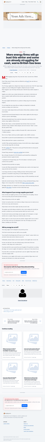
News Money (9, 280)
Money (8, 47)
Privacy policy (27, 429)
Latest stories (6, 423)
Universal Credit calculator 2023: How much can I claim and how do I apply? (32, 349)
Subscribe (24, 272)
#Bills (23, 280)
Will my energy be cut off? (8, 311)
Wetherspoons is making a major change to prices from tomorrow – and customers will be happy (31, 378)
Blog (26, 1)
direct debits (8, 187)
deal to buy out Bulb (18, 152)
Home (3, 47)
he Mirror (8, 147)
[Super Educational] (8, 2)
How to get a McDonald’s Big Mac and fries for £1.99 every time (9, 378)
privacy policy (23, 274)
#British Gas (34, 280)
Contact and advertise (29, 425)
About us (26, 423)
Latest (23, 1)
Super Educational (13, 70)
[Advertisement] (22, 37)
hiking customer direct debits (28, 182)
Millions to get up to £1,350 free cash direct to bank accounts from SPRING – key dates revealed (10, 350)
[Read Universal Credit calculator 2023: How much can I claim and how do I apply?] (33, 338)
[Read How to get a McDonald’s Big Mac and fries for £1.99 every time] (12, 367)
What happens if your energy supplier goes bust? (13, 309)
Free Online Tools (32, 1)
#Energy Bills (18, 280)
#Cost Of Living (28, 280)
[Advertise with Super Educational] (22, 16)
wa (27, 72)
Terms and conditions (28, 431)
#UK (13, 280)
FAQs (25, 427)
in (16, 285)
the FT (28, 81)
